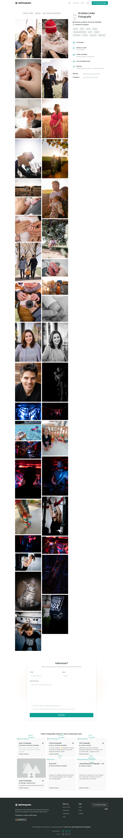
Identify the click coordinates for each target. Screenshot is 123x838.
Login (87, 3)
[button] (70, 3)
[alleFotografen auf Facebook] (69, 831)
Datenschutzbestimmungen (52, 705)
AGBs (41, 705)
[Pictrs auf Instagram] (66, 834)
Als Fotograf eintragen (99, 3)
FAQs (80, 810)
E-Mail (31, 672)
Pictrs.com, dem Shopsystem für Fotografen (77, 827)
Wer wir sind (66, 807)
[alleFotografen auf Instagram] (66, 831)
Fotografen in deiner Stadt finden (26, 815)
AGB (64, 816)
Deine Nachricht (34, 681)
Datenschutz (66, 813)
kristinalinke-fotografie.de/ (92, 73)
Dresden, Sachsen (86, 745)
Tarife (80, 807)
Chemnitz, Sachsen (86, 766)
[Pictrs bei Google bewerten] (63, 834)
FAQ (82, 3)
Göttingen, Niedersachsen (27, 783)
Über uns (76, 3)
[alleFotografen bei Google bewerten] (63, 831)
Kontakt (81, 813)
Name (64, 672)
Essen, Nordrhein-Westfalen (59, 745)
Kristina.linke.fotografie (91, 77)
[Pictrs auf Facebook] (69, 834)
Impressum (66, 810)
